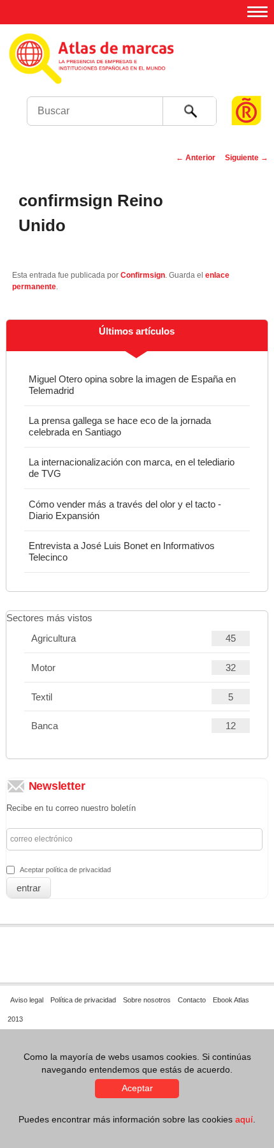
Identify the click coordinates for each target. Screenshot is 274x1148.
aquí (244, 1119)
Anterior (195, 157)
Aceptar (137, 1088)
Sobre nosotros (147, 1000)
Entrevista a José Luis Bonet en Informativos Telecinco (122, 551)
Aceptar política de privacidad (65, 869)
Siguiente (246, 157)
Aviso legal (26, 1000)
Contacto (192, 1000)
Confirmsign (142, 275)
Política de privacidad (83, 1000)
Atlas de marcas (135, 70)
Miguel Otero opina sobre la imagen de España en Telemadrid (132, 385)
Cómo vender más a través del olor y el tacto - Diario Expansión (125, 510)
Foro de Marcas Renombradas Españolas (246, 87)
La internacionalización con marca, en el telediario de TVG (131, 468)
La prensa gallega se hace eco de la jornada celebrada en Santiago (120, 426)
